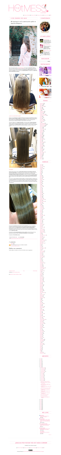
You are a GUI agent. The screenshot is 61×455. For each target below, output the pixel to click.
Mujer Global (42, 415)
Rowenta (41, 317)
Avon (40, 171)
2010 (40, 408)
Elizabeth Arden (42, 215)
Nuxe (40, 298)
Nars (40, 293)
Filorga (41, 226)
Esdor (40, 217)
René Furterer (41, 310)
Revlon (41, 311)
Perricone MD (41, 303)
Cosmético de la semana (43, 115)
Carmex (41, 188)
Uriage (41, 346)
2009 (40, 409)
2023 (40, 362)
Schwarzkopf (41, 320)
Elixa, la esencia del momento (44, 394)
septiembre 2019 (43, 371)
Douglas (41, 205)
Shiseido (41, 326)
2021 (40, 364)
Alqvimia (41, 165)
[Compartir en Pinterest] (23, 237)
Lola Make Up (41, 270)
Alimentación (41, 103)
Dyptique (41, 211)
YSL (40, 351)
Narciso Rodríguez (42, 292)
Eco (40, 122)
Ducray (41, 210)
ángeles (12, 243)
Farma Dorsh (41, 224)
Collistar (41, 197)
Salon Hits (41, 318)
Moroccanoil (41, 290)
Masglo (41, 282)
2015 (40, 402)
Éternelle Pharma (42, 353)
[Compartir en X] (22, 237)
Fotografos (41, 130)
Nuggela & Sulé (42, 297)
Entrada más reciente (12, 270)
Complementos (42, 112)
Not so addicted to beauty (43, 423)
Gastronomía (41, 131)
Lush (40, 271)
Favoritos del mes (42, 129)
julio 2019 (42, 373)
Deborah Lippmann (42, 201)
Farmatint (41, 225)
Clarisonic (41, 195)
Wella (40, 350)
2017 (40, 400)
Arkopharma (41, 168)
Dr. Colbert (41, 207)
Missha (41, 287)
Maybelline (41, 285)
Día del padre (41, 121)
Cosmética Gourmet (42, 114)
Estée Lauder (41, 219)
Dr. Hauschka (41, 208)
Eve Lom (41, 222)
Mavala (41, 283)
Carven (41, 189)
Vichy (40, 348)
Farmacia (41, 128)
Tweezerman (41, 343)
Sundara (41, 336)
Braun (40, 182)
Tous (40, 342)
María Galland (42, 281)
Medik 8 (41, 286)
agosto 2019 (42, 372)
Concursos (41, 113)
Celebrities (41, 109)
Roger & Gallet (42, 316)
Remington (41, 309)
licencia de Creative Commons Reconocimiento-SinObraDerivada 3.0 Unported (33, 451)
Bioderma (41, 176)
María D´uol (41, 280)
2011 (40, 407)
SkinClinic (41, 332)
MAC (40, 275)
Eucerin (41, 221)
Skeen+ (41, 329)
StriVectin (41, 335)
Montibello (41, 289)
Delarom (41, 202)
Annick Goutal (42, 166)
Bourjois (41, 181)
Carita (40, 187)
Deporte (41, 118)
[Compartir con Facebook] (22, 237)
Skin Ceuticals (42, 331)
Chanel (41, 192)
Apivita (41, 167)
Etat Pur (41, 220)
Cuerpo (41, 116)
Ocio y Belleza (42, 431)
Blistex (41, 178)
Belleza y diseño (42, 106)
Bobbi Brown (41, 179)
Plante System (42, 306)
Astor (40, 169)
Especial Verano (42, 126)
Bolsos (41, 107)
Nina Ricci (41, 296)
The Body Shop (42, 339)
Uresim (41, 345)
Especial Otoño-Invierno (43, 124)
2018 (40, 399)
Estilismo (41, 127)
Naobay (41, 291)
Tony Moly (41, 341)
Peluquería (22, 238)
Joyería (41, 134)
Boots (40, 180)
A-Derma (41, 164)
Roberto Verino (42, 313)
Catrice (41, 190)
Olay (40, 301)
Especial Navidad (42, 123)
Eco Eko (41, 212)
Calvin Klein (41, 186)
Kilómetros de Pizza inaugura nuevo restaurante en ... (45, 391)
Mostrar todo (50, 434)
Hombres (41, 133)
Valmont (41, 347)
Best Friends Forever (46, 39)
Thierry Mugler (42, 340)
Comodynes (41, 198)
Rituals (41, 312)
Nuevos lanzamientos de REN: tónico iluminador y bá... (45, 384)
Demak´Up (41, 203)
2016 (40, 401)
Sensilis (41, 324)
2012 (40, 406)
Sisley (41, 328)
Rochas (41, 314)
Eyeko (41, 223)
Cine (40, 110)
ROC (40, 308)
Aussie (41, 170)
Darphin (41, 200)
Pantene (41, 302)
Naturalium (41, 295)
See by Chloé (41, 322)
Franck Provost (42, 230)
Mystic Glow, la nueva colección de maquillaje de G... (45, 393)
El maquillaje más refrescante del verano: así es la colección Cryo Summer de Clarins (45, 425)
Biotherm (41, 177)
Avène (41, 172)
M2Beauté (41, 274)
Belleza (17, 238)
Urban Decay (41, 344)
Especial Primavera (42, 125)
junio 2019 (42, 374)
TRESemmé (41, 337)
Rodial (41, 315)
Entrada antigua (35, 270)
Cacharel (41, 185)
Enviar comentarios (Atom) (16, 272)
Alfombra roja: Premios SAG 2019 (45, 381)
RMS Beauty (41, 307)
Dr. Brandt (41, 206)
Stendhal (41, 334)
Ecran (40, 213)
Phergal (41, 304)
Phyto (40, 305)
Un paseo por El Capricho (44, 395)
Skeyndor (41, 330)
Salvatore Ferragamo (42, 319)
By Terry (41, 183)
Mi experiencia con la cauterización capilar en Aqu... (45, 389)
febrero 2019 (42, 379)
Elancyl (41, 214)
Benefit (41, 175)
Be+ (40, 174)
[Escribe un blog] (21, 237)
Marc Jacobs (41, 277)
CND (40, 184)
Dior (40, 204)
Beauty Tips (41, 104)
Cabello (20, 238)
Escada (41, 216)
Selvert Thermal (42, 323)
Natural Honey (42, 294)
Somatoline (41, 333)
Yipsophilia (41, 352)
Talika (40, 338)
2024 (40, 361)
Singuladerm (41, 327)
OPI (40, 299)
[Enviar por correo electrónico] (20, 237)
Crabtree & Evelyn (42, 199)
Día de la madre (42, 120)
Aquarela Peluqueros (21, 67)
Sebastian (41, 321)
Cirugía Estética (42, 111)
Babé (40, 173)
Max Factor (41, 284)
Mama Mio (41, 276)
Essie (40, 218)
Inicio (24, 270)
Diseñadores (41, 119)
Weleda (41, 349)
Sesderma (41, 325)
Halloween (41, 132)
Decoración (41, 117)
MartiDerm (41, 278)
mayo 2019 (42, 375)
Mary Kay (41, 279)
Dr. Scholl (41, 209)
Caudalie (41, 191)
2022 (40, 363)
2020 (40, 365)
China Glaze (41, 193)
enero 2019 (42, 380)
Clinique (41, 196)
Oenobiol (41, 300)
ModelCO (41, 288)
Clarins (41, 194)
